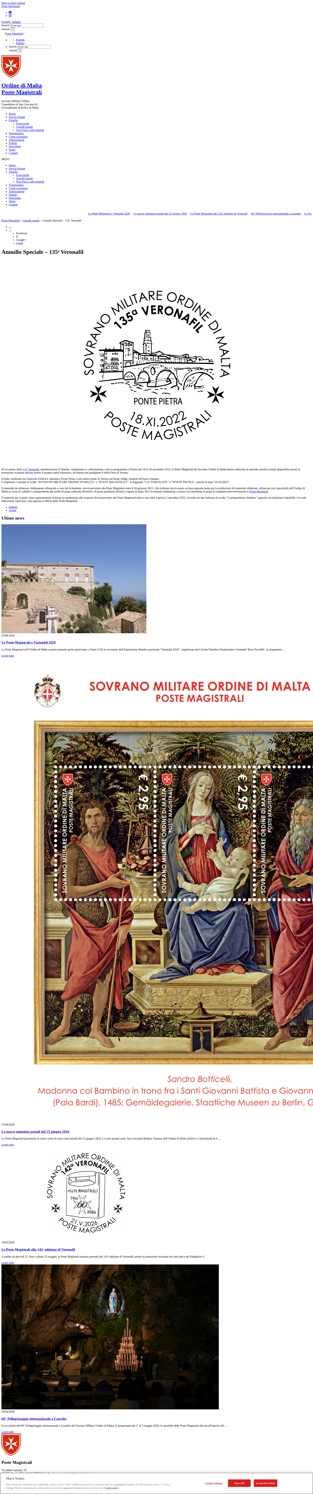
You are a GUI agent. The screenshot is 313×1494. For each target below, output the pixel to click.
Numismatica (16, 133)
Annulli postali (24, 126)
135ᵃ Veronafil (31, 469)
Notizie (13, 143)
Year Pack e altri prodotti (30, 130)
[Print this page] (10, 227)
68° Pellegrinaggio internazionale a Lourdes (210, 213)
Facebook (21, 233)
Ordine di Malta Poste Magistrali (21, 88)
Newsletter (15, 146)
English (6, 21)
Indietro (13, 507)
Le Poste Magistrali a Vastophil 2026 (43, 213)
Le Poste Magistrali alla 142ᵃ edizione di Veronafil (152, 213)
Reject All (239, 1483)
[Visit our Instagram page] (10, 15)
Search (5, 25)
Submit (5, 29)
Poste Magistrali (10, 6)
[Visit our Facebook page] (10, 12)
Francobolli (22, 123)
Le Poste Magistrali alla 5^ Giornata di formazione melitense (272, 213)
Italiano (16, 21)
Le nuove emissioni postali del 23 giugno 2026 (94, 213)
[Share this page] (10, 231)
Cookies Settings (213, 1483)
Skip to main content (13, 3)
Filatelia (13, 120)
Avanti (12, 510)
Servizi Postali (17, 117)
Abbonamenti (16, 139)
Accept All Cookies (265, 1483)
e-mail (19, 243)
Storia (12, 149)
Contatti (13, 153)
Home (12, 113)
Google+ (21, 239)
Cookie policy (112, 1488)
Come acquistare (18, 136)
